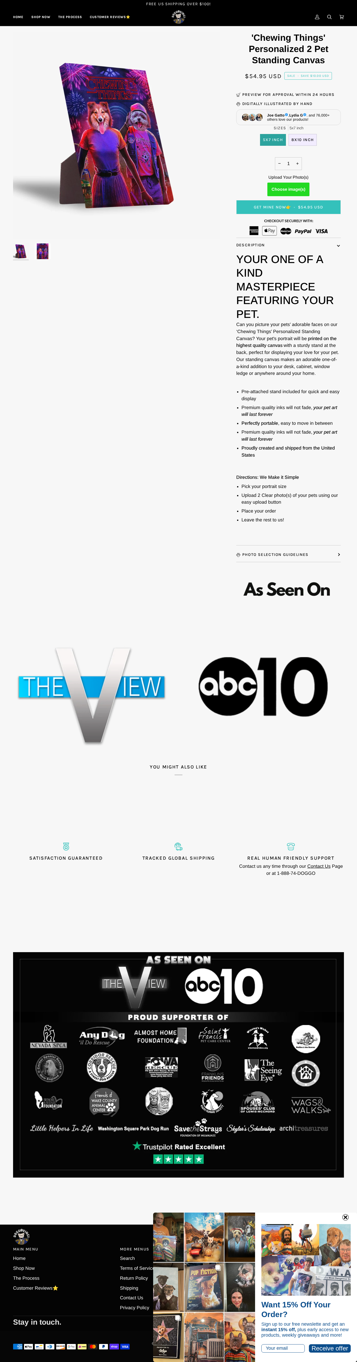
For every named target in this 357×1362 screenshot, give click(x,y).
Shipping (129, 1288)
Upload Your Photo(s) (288, 177)
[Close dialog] (345, 1217)
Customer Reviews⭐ (35, 1288)
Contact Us (319, 866)
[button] (40, 17)
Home (19, 1258)
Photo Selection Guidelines (275, 554)
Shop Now (24, 1268)
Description (250, 245)
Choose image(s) (288, 189)
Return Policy (134, 1278)
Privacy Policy (134, 1307)
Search (127, 1258)
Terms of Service (137, 1268)
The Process (26, 1278)
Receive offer (330, 1348)
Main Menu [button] (25, 1249)
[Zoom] (22, 229)
